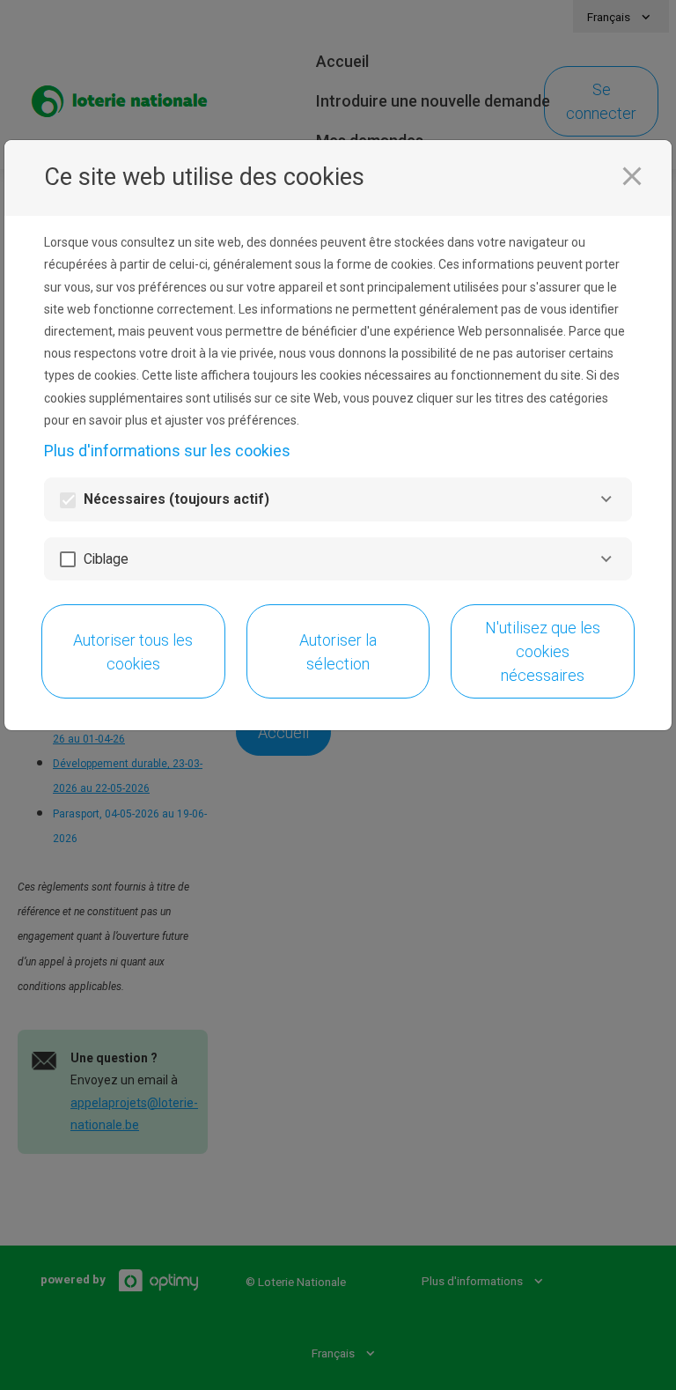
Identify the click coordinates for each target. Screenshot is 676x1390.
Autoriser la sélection (338, 652)
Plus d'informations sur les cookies (167, 450)
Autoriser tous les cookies (133, 652)
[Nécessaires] (606, 499)
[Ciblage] (606, 559)
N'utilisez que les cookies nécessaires (542, 651)
